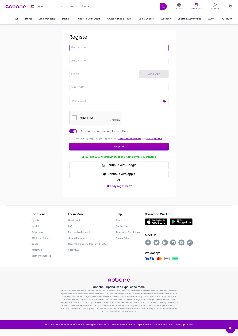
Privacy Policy (154, 138)
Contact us (122, 226)
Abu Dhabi (37, 249)
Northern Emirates (41, 255)
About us (120, 220)
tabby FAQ (73, 249)
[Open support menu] (230, 328)
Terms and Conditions (128, 232)
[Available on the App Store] (156, 221)
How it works (75, 220)
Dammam (37, 232)
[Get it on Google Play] (181, 221)
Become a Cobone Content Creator (87, 243)
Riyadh (35, 220)
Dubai (35, 243)
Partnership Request (79, 232)
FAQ (70, 226)
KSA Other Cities (40, 238)
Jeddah (36, 226)
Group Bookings (76, 238)
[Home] (16, 6)
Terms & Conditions (129, 138)
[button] (119, 174)
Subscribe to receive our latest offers (104, 131)
